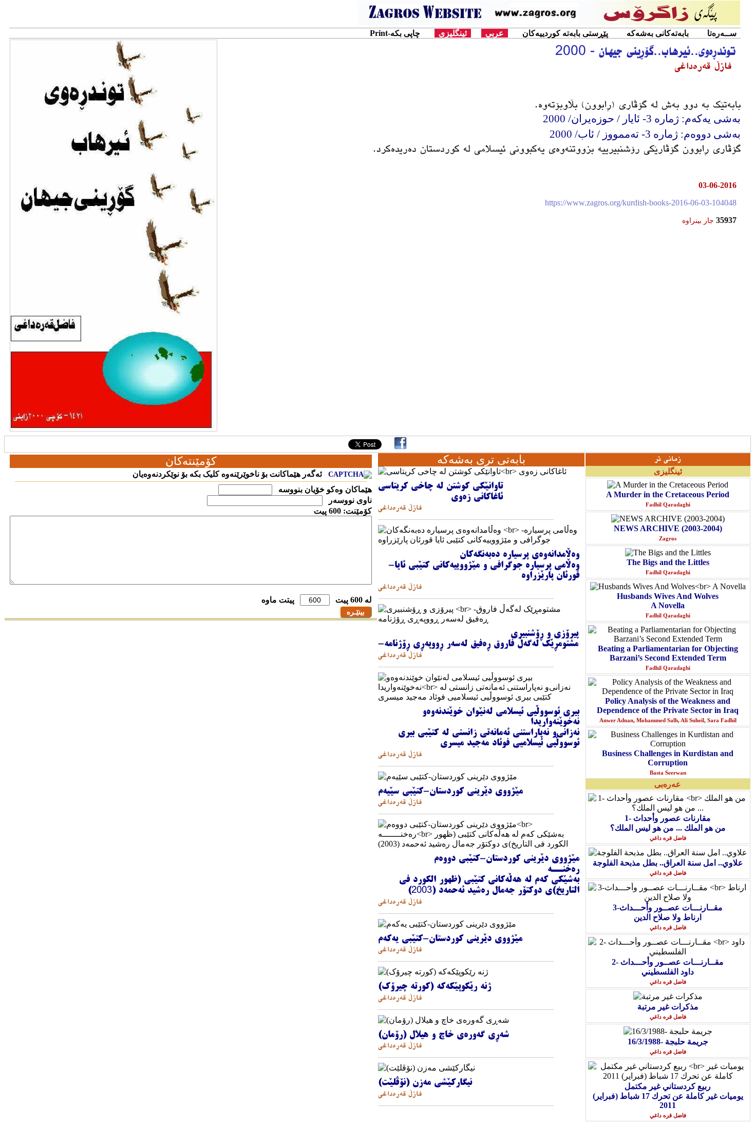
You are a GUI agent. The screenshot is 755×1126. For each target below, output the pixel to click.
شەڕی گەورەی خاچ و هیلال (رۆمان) (443, 1035)
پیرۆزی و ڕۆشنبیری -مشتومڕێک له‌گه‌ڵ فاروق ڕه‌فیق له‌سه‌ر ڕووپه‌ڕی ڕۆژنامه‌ (478, 639)
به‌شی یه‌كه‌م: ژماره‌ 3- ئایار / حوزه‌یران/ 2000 (642, 118)
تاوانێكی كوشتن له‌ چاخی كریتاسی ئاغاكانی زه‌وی (440, 491)
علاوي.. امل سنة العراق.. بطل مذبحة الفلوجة (668, 862)
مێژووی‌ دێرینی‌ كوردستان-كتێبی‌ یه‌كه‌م (450, 939)
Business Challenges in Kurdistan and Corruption (667, 758)
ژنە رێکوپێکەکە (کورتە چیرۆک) (434, 987)
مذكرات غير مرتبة (668, 1006)
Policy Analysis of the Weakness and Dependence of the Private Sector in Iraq (668, 706)
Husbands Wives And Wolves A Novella (668, 601)
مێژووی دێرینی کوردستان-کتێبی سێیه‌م (450, 791)
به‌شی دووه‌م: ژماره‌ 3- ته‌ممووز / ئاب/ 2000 (644, 134)
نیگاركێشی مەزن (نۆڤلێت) (425, 1083)
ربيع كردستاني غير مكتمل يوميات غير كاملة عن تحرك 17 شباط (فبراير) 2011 (668, 1096)
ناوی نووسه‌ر (349, 500)
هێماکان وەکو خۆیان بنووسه (324, 489)
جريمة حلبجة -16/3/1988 (668, 1041)
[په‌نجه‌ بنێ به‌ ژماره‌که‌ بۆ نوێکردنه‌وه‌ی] (350, 475)
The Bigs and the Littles (668, 562)
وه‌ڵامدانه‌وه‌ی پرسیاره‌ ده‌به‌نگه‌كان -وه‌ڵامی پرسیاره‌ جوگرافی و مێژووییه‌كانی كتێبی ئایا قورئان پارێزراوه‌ (483, 565)
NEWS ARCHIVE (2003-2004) (668, 528)
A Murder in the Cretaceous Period (667, 494)
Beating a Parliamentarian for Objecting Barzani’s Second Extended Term (668, 653)
